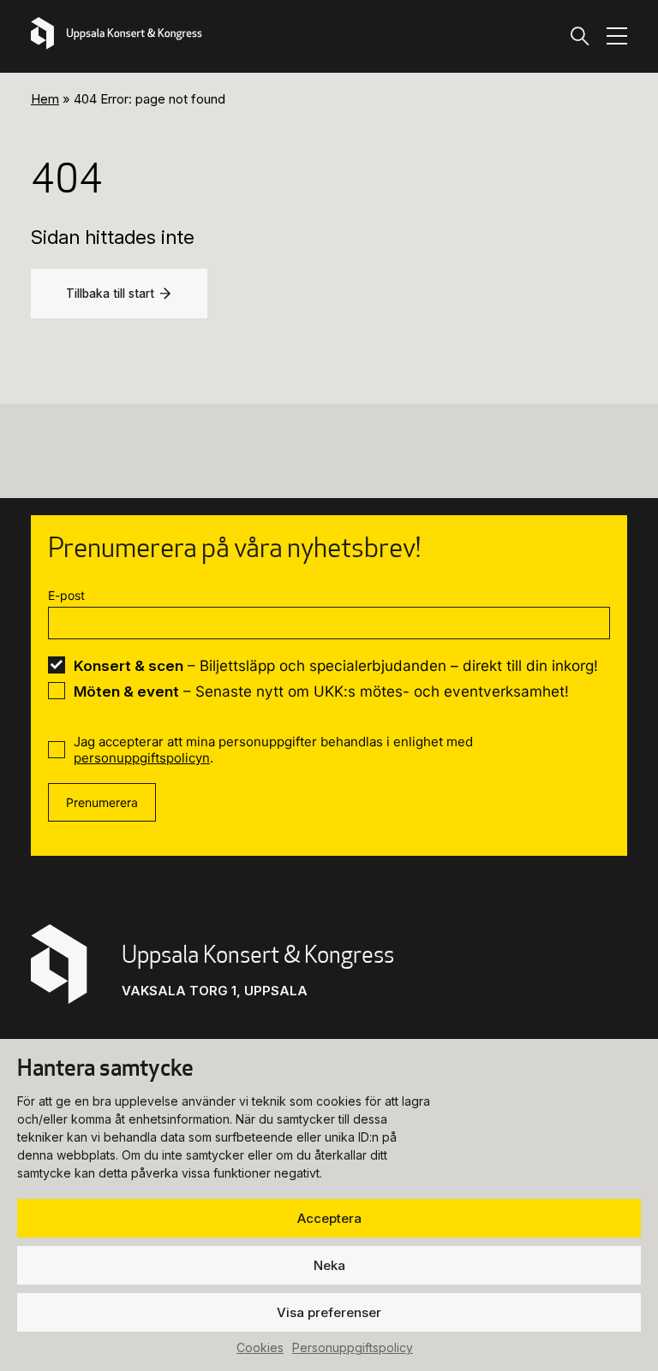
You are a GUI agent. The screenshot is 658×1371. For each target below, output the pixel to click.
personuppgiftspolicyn (142, 758)
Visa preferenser (329, 1312)
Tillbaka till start (110, 293)
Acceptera (329, 1218)
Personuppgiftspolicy (352, 1347)
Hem (45, 99)
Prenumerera (102, 802)
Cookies (260, 1347)
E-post (66, 595)
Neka (329, 1265)
